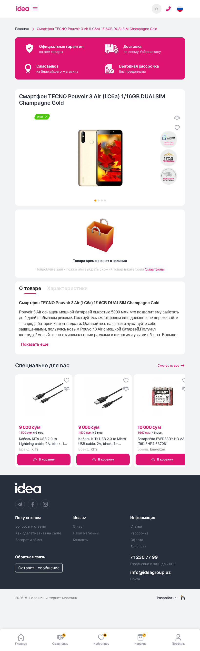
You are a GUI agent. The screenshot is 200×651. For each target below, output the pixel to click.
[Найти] (156, 9)
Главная (22, 29)
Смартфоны (155, 269)
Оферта (136, 540)
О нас (77, 526)
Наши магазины (86, 533)
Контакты (81, 540)
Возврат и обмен (29, 540)
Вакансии (138, 547)
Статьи (136, 526)
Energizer (157, 449)
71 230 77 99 (144, 557)
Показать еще (34, 344)
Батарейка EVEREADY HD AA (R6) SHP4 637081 (161, 441)
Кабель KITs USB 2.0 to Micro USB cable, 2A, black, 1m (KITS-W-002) (102, 441)
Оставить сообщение (39, 567)
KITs (35, 449)
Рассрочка (139, 533)
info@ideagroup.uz (150, 572)
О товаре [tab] (30, 288)
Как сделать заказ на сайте (38, 533)
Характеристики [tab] (67, 288)
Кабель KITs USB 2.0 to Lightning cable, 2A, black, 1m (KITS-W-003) (43, 441)
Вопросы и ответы (30, 526)
